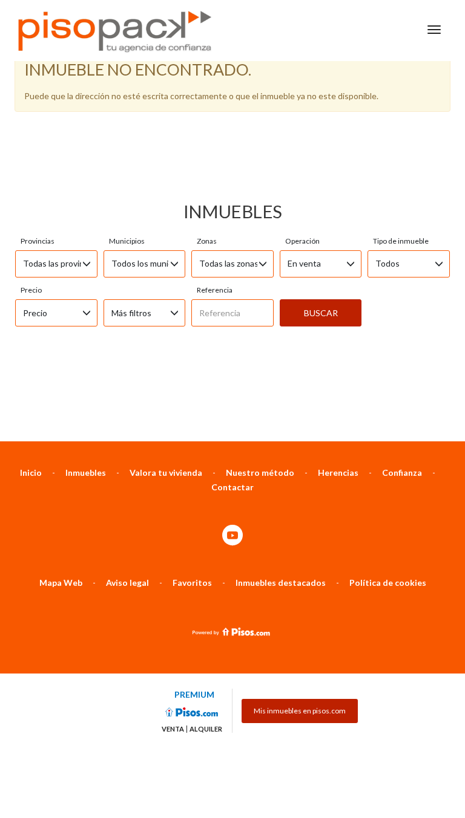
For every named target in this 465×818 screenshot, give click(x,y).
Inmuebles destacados (281, 582)
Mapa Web (60, 582)
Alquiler (206, 729)
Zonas (207, 240)
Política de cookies (387, 582)
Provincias (37, 240)
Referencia (214, 289)
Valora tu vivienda (166, 472)
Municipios (127, 240)
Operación (302, 240)
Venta (173, 729)
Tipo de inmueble (401, 240)
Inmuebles (85, 472)
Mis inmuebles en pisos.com (300, 710)
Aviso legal (127, 582)
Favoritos (192, 582)
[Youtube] (232, 536)
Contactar (232, 487)
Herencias (338, 472)
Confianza (402, 472)
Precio (31, 289)
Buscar (321, 313)
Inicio (31, 472)
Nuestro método (260, 472)
